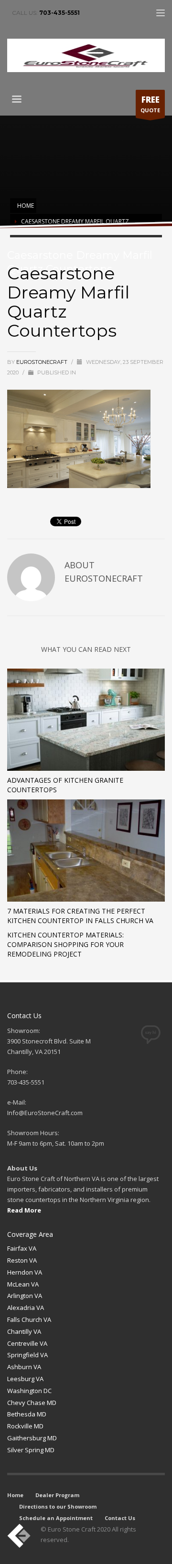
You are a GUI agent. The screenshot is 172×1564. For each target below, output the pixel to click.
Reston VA (22, 1260)
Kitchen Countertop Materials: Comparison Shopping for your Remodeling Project (65, 944)
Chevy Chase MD (31, 1402)
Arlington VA (24, 1295)
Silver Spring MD (30, 1450)
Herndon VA (24, 1272)
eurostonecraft (42, 362)
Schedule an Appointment (56, 1517)
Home (15, 1495)
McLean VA (23, 1284)
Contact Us (120, 1517)
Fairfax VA (21, 1248)
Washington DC (29, 1390)
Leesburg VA (25, 1378)
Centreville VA (27, 1343)
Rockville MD (25, 1426)
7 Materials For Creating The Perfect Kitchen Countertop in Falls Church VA (80, 915)
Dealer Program (57, 1495)
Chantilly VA (24, 1331)
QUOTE (150, 104)
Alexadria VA (25, 1307)
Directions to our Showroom (58, 1506)
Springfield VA (27, 1355)
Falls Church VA (29, 1319)
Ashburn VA (24, 1366)
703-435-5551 (59, 12)
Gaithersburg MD (32, 1438)
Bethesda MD (26, 1414)
